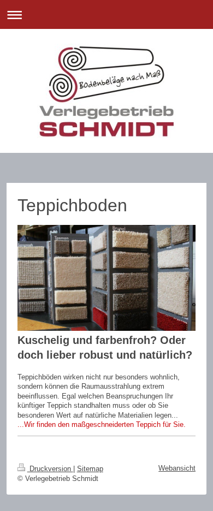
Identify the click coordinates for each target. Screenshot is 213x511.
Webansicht (177, 468)
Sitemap (90, 469)
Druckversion (50, 469)
